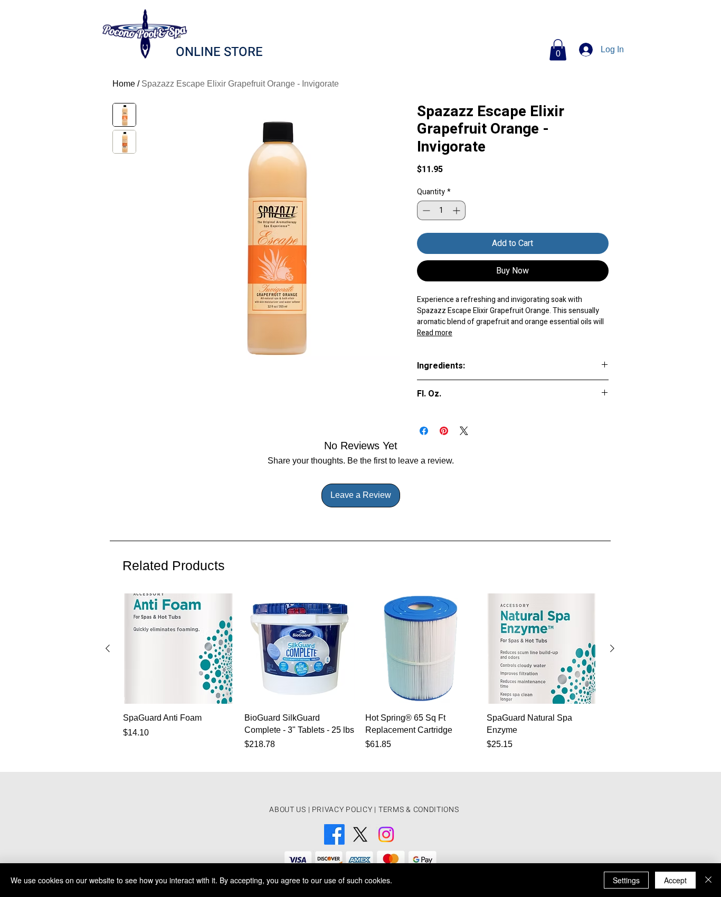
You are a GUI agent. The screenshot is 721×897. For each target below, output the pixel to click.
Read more (434, 332)
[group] (360, 678)
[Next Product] (612, 648)
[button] (558, 50)
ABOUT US (287, 809)
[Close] (708, 880)
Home (123, 83)
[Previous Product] (107, 648)
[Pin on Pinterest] (444, 430)
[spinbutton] (441, 210)
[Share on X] (464, 430)
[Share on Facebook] (424, 430)
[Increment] (457, 210)
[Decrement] (425, 210)
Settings (626, 880)
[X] (360, 834)
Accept (675, 880)
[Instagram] (386, 834)
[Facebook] (334, 834)
